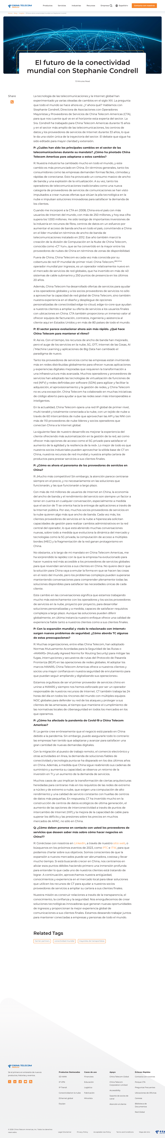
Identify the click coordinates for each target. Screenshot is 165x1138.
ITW (113, 847)
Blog (15, 13)
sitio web (119, 843)
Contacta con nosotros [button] (144, 6)
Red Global (140, 1112)
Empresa (105, 6)
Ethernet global (66, 1098)
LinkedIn (80, 843)
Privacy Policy (82, 1132)
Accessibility (115, 1090)
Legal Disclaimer (64, 1132)
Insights (21, 13)
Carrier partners (42, 941)
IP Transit (63, 1087)
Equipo (62, 1104)
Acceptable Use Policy (102, 1132)
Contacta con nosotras (145, 1077)
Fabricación (89, 1093)
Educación (89, 1082)
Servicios (62, 6)
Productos (47, 6)
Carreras (138, 1098)
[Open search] (111, 5)
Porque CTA (140, 1082)
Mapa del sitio (144, 1132)
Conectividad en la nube (70, 1093)
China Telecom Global (119, 1077)
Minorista (88, 1098)
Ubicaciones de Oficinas (145, 1093)
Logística (88, 1087)
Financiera (88, 1077)
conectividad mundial (64, 941)
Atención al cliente (118, 1104)
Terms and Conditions (125, 1132)
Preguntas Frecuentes (145, 1087)
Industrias (76, 6)
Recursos (91, 6)
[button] (9, 1081)
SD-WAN (63, 1077)
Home (10, 13)
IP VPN (62, 1082)
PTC (105, 847)
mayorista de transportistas (91, 941)
